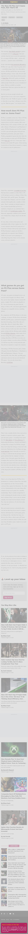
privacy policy (14, 929)
